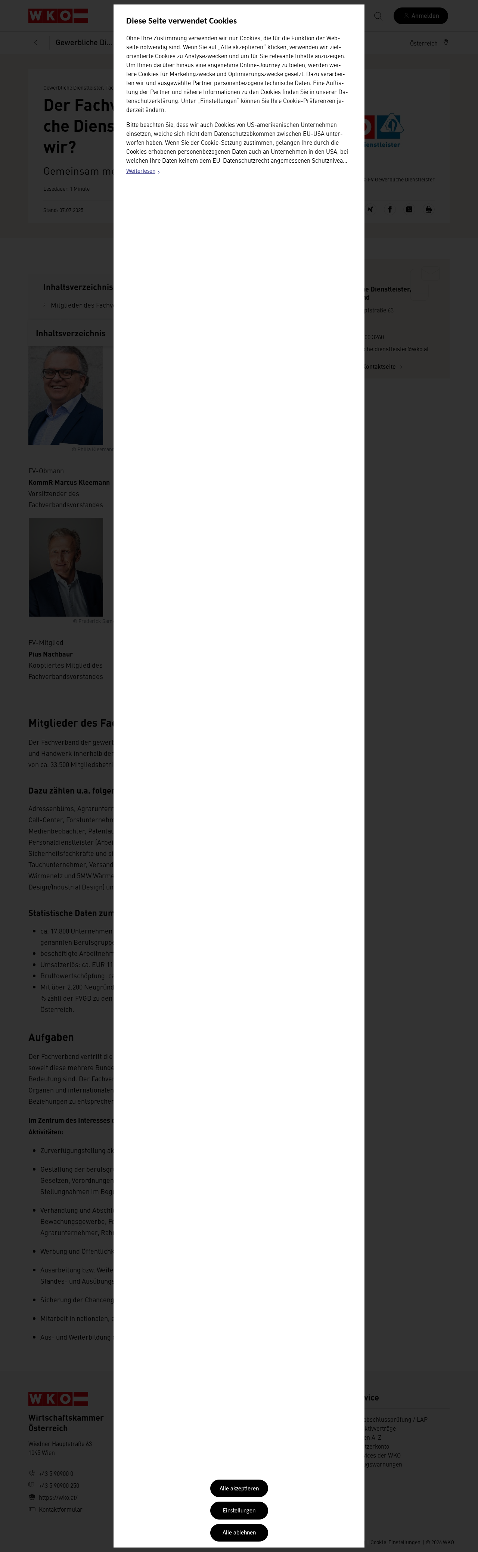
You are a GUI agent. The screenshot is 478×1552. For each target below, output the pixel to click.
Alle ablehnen (239, 1533)
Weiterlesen (143, 172)
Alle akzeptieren (239, 1489)
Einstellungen (239, 1511)
